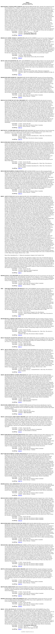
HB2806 (20, 495)
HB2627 (20, 451)
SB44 (19, 316)
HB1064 (20, 285)
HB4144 (20, 35)
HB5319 (20, 193)
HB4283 (20, 58)
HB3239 (20, 542)
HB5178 (20, 139)
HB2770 (20, 481)
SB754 (19, 372)
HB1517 (20, 346)
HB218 (19, 629)
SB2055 (20, 402)
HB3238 (20, 520)
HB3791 (20, 584)
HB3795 (20, 595)
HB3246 (20, 566)
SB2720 (20, 74)
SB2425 (20, 432)
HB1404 (20, 335)
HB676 (19, 272)
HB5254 (20, 168)
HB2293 (20, 414)
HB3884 (20, 606)
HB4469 (20, 97)
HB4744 (20, 127)
